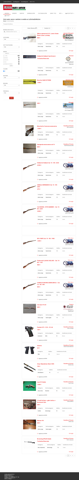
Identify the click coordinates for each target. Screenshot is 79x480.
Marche (22, 13)
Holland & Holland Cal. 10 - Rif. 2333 (48, 163)
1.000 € (39, 128)
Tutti (5, 39)
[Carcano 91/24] (29, 308)
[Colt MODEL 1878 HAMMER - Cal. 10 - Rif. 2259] (29, 210)
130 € (38, 329)
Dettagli (71, 50)
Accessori (40, 336)
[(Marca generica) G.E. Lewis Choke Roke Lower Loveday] (29, 37)
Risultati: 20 (47, 28)
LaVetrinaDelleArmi (7, 1)
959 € (38, 287)
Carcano (6, 59)
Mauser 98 (40, 420)
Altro (46, 336)
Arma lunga (47, 410)
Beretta (6, 57)
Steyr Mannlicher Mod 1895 (45, 364)
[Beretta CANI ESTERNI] (29, 81)
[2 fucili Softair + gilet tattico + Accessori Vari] (29, 404)
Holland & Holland (8, 63)
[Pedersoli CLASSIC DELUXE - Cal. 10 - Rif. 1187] (29, 263)
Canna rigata (48, 317)
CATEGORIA (6, 37)
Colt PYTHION (41, 382)
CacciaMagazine (24, 1)
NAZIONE (5, 75)
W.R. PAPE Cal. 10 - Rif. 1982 (46, 238)
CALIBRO (5, 68)
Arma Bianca (40, 372)
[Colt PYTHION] (29, 386)
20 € (38, 348)
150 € (38, 366)
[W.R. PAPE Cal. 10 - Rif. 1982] (29, 241)
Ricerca (7, 13)
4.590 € (39, 165)
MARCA (5, 51)
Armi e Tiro (32, 1)
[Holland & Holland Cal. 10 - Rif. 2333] (29, 166)
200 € (38, 103)
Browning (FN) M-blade (44, 439)
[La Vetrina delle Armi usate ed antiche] (14, 7)
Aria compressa (41, 447)
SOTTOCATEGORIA (8, 45)
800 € (38, 38)
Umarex (39, 345)
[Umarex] (29, 350)
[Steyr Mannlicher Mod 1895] (29, 367)
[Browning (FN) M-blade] (29, 443)
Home (4, 21)
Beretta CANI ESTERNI (44, 80)
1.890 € (39, 241)
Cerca (11, 97)
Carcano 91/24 (41, 305)
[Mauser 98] (29, 424)
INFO (60, 13)
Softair (39, 410)
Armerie (14, 13)
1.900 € (39, 82)
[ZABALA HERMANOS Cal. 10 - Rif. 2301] (29, 188)
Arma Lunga (40, 46)
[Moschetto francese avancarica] (29, 130)
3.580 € (39, 211)
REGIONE (5, 83)
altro (11, 65)
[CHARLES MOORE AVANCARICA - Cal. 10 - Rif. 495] (29, 286)
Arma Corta (40, 390)
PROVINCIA (6, 91)
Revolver (47, 390)
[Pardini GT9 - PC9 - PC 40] (29, 331)
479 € (38, 189)
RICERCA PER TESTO (8, 29)
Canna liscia (48, 46)
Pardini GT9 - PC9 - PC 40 (45, 327)
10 (5, 71)
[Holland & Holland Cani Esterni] (29, 56)
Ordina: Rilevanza (31, 28)
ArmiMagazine (16, 1)
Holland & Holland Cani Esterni (46, 56)
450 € (38, 423)
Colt (5, 61)
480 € (38, 307)
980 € (38, 265)
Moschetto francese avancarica (47, 126)
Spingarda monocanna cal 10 (46, 144)
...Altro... (6, 55)
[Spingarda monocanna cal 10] (29, 148)
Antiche (47, 134)
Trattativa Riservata (43, 58)
